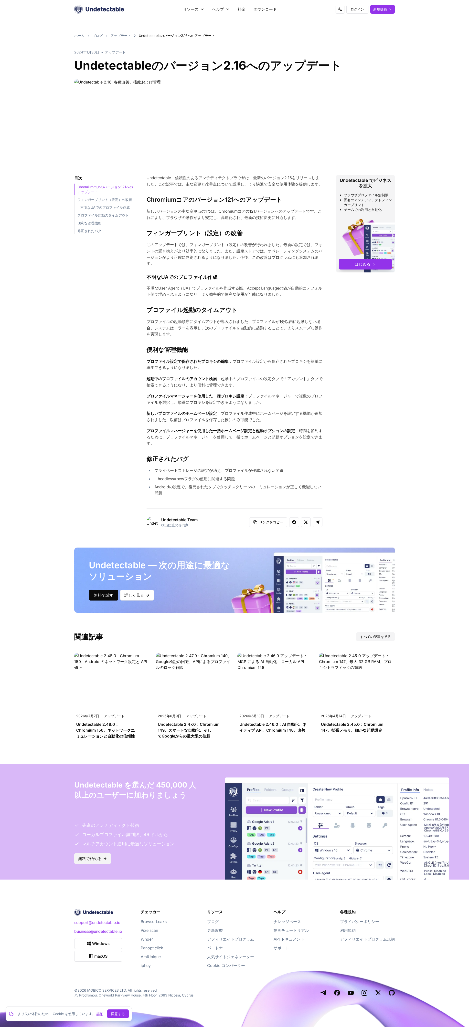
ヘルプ (218, 9)
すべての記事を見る (375, 636)
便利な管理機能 (89, 223)
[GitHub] (392, 993)
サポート (281, 947)
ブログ (97, 35)
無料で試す (103, 595)
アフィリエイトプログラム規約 (367, 939)
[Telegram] (323, 993)
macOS (100, 956)
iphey (146, 965)
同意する (118, 1014)
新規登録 (380, 9)
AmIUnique (151, 956)
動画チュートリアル (291, 930)
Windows (101, 943)
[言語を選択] (340, 9)
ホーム (79, 35)
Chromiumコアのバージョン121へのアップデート (105, 189)
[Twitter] (378, 993)
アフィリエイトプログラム (230, 939)
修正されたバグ (89, 231)
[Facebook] (337, 993)
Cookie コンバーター (226, 965)
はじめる (362, 264)
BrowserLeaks (154, 921)
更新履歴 (215, 930)
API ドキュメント (289, 939)
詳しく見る (134, 595)
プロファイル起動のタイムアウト (103, 215)
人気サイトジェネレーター (230, 956)
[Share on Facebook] (294, 522)
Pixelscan (149, 930)
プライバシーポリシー (359, 921)
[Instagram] (364, 993)
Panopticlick (152, 947)
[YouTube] (351, 993)
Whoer (147, 939)
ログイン (357, 9)
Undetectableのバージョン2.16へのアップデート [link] (177, 35)
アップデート (120, 35)
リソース (191, 9)
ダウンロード (265, 9)
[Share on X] (306, 522)
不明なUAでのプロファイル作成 (105, 207)
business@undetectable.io (98, 931)
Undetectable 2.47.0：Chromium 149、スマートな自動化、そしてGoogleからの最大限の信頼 (188, 730)
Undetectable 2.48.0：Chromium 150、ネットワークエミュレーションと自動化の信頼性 (105, 730)
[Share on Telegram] (317, 522)
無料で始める (90, 858)
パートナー (217, 947)
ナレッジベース (287, 921)
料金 (241, 9)
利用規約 (348, 930)
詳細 (99, 1014)
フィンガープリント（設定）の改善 (104, 199)
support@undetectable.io (97, 922)
